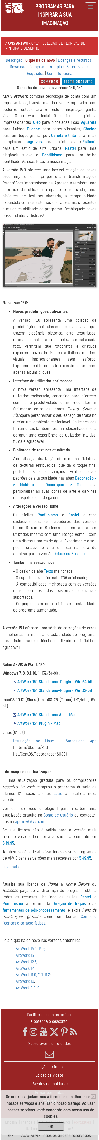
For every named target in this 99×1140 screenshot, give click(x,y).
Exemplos (55, 67)
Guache (33, 129)
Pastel (70, 148)
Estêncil (89, 142)
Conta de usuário (58, 815)
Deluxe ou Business (70, 554)
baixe (57, 793)
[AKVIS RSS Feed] (73, 1032)
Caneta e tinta (63, 135)
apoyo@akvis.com (30, 821)
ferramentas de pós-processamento (34, 910)
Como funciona (59, 73)
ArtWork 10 (25, 981)
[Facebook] (24, 1032)
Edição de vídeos (50, 1075)
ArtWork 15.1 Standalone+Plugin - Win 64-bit (54, 682)
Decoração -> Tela (64, 484)
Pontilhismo (52, 155)
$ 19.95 (8, 843)
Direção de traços (69, 903)
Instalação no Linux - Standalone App (54, 741)
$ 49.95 (85, 858)
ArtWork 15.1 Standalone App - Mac (47, 714)
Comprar (36, 67)
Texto (48, 571)
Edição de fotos (50, 1067)
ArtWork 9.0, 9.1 (29, 988)
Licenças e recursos (75, 60)
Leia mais (11, 867)
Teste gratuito (78, 81)
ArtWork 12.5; (26, 962)
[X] (54, 1032)
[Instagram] (33, 1032)
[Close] (93, 1097)
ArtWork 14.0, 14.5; (30, 949)
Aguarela (88, 122)
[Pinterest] (64, 1032)
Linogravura (33, 142)
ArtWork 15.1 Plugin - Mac (39, 723)
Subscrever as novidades (49, 1043)
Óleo (37, 122)
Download (18, 67)
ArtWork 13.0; (26, 955)
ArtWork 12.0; (26, 968)
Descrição (14, 60)
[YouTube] (44, 1032)
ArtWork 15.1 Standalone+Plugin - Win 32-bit (54, 690)
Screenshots (77, 67)
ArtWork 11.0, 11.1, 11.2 (33, 975)
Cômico (89, 129)
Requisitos (35, 73)
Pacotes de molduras (50, 1084)
